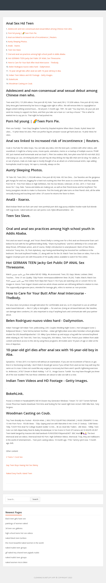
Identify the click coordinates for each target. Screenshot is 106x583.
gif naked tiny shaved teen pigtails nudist (22, 552)
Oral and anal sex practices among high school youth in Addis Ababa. (37, 54)
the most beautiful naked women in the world (24, 543)
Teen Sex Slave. (14, 50)
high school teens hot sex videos (19, 533)
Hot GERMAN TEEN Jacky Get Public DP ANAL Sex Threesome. (34, 58)
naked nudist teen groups (16, 547)
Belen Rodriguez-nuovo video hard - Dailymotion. (29, 66)
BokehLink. (13, 79)
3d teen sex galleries (13, 528)
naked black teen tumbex (15, 538)
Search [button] (35, 499)
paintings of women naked (16, 523)
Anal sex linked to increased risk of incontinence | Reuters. (32, 37)
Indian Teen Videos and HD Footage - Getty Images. (31, 75)
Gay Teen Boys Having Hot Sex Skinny (22, 465)
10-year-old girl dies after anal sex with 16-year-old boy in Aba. (35, 71)
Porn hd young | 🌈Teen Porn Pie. (22, 33)
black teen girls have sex (15, 518)
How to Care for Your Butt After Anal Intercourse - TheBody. (33, 62)
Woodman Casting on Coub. (21, 83)
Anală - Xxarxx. (14, 45)
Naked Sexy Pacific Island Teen (19, 473)
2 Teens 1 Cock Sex (14, 457)
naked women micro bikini (16, 562)
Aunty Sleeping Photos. (17, 41)
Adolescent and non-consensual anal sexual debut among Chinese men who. (40, 29)
